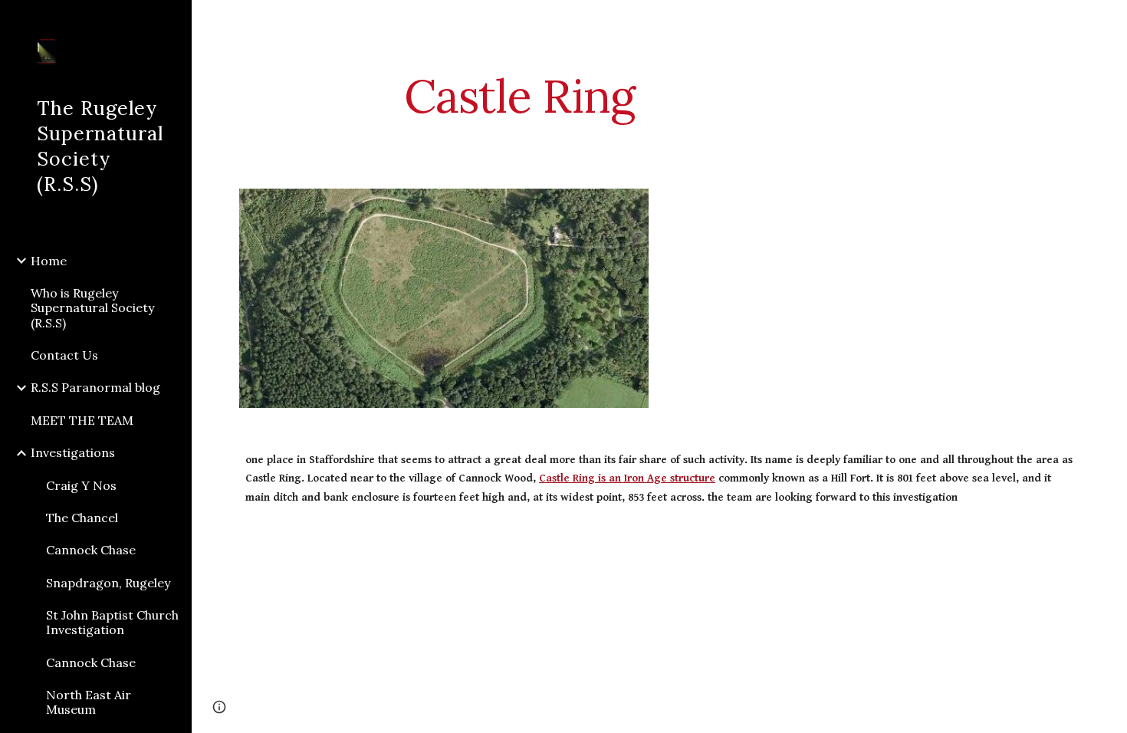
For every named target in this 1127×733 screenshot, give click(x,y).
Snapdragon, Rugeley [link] (108, 582)
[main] (519, 95)
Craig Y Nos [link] (81, 485)
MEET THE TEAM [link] (82, 420)
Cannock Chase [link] (91, 549)
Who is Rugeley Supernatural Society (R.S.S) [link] (92, 307)
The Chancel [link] (82, 517)
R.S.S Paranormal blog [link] (95, 387)
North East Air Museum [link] (88, 702)
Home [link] (49, 260)
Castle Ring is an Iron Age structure (627, 478)
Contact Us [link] (64, 355)
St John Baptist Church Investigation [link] (112, 622)
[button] (1108, 21)
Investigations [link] (73, 452)
